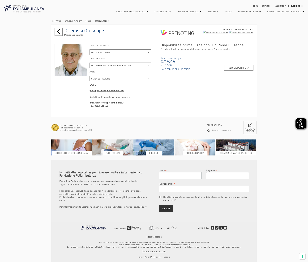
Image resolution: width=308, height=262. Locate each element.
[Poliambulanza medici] (59, 32)
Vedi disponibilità (239, 67)
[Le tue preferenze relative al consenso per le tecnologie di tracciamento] (302, 256)
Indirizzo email (167, 183)
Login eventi (280, 6)
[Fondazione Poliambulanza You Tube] (225, 228)
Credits (167, 257)
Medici (228, 11)
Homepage (56, 21)
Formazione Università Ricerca (284, 11)
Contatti (266, 6)
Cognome (212, 170)
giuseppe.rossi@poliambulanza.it (107, 90)
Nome (163, 170)
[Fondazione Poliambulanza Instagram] (216, 228)
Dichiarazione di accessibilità (154, 251)
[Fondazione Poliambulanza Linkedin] (221, 228)
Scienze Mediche (100, 78)
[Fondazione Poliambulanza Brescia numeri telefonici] (24, 9)
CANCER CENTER (162, 11)
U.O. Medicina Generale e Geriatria (111, 65)
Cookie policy (156, 257)
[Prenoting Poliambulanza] (177, 41)
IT (253, 6)
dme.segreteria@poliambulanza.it (107, 102)
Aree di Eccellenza (188, 11)
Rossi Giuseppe (102, 21)
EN (257, 6)
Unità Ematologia (101, 52)
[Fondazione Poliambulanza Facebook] (212, 228)
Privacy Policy (139, 206)
